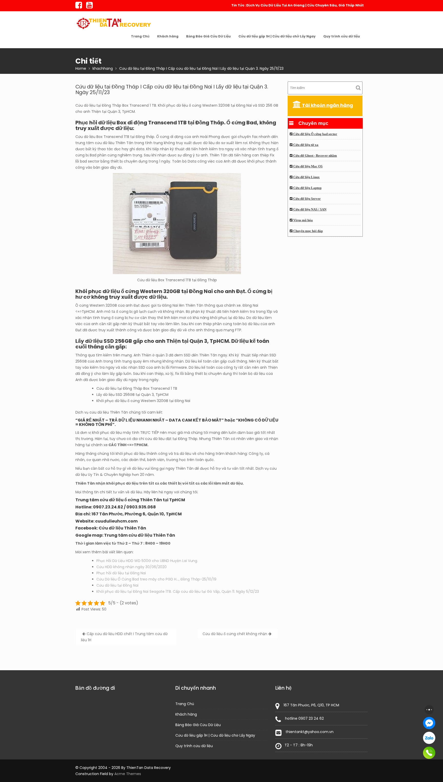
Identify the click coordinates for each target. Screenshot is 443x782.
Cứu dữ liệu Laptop (307, 188)
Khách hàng (167, 36)
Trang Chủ (140, 36)
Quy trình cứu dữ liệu (341, 36)
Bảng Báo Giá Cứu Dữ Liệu (208, 36)
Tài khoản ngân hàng (327, 105)
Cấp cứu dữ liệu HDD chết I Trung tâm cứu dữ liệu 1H (124, 637)
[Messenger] (429, 723)
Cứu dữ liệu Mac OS (308, 166)
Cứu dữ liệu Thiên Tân (122, 528)
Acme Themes (127, 773)
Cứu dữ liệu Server (307, 198)
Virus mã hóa (303, 220)
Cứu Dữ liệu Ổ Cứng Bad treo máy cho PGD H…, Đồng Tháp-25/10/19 (156, 579)
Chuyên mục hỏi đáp (308, 231)
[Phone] (429, 753)
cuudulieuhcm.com (116, 521)
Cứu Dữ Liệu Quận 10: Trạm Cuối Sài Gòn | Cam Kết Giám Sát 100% (306, 5)
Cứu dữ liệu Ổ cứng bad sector (315, 134)
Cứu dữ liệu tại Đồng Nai (117, 585)
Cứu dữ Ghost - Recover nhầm (315, 155)
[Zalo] (429, 738)
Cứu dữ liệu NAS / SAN (309, 209)
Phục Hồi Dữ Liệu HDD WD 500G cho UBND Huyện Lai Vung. (147, 560)
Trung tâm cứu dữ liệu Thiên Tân (139, 535)
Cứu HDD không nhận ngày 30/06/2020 (131, 566)
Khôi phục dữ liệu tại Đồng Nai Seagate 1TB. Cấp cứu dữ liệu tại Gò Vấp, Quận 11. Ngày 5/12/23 (177, 591)
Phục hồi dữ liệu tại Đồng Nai (121, 573)
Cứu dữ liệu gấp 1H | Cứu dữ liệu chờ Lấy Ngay (277, 36)
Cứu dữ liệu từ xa (305, 145)
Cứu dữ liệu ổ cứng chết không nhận (235, 633)
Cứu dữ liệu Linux (306, 177)
